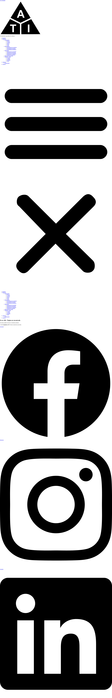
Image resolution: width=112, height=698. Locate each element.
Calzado (8, 57)
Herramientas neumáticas (11, 49)
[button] (56, 178)
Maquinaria (7, 50)
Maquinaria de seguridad (11, 51)
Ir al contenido (2, 0)
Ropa (8, 61)
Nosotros (4, 291)
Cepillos (8, 42)
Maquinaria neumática (11, 54)
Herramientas (7, 46)
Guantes (8, 58)
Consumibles (7, 40)
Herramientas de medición (12, 47)
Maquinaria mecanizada (11, 52)
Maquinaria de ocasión (9, 55)
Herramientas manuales (11, 48)
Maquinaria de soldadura (11, 53)
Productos (4, 39)
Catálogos (4, 62)
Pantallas (8, 60)
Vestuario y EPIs (8, 56)
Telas (8, 45)
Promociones (7, 63)
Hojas (8, 44)
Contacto (4, 64)
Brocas (8, 41)
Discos (8, 43)
